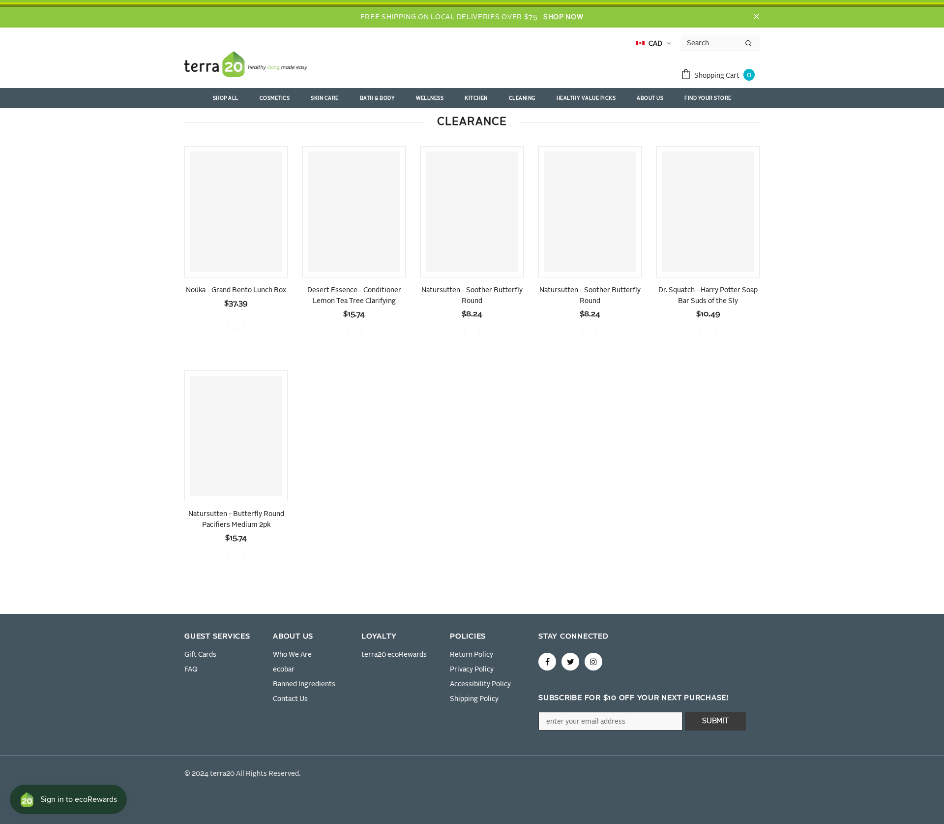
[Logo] (245, 66)
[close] (756, 17)
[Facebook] (547, 662)
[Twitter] (570, 662)
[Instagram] (593, 662)
